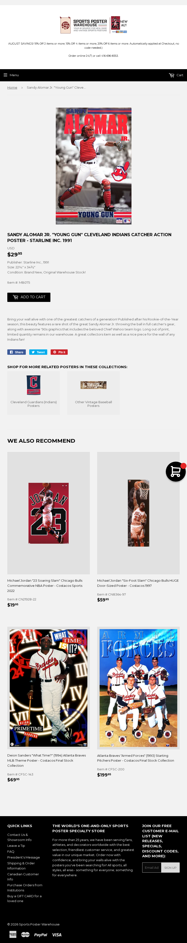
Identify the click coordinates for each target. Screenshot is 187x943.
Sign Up (170, 867)
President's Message (23, 857)
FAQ (10, 851)
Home (12, 87)
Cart (179, 75)
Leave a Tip (16, 846)
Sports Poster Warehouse (39, 924)
